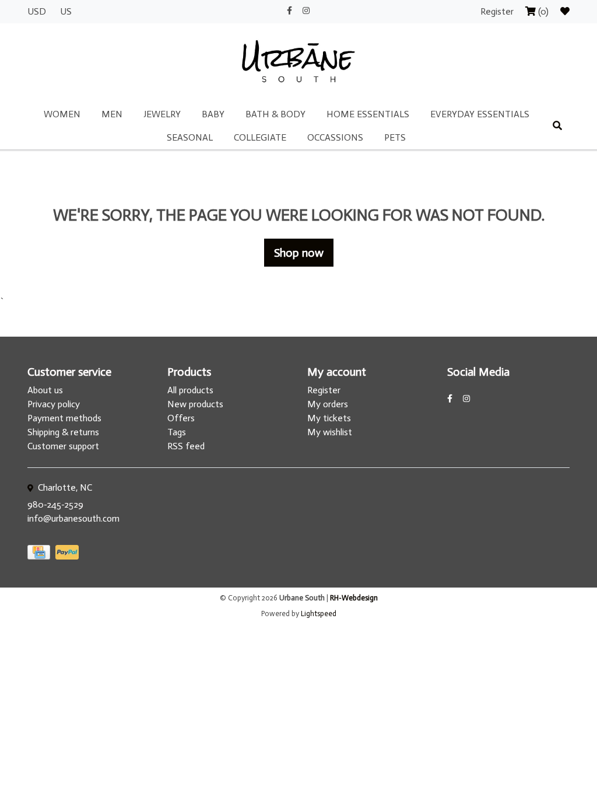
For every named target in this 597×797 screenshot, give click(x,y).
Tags (176, 432)
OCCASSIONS (335, 137)
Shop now (299, 253)
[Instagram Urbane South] (306, 11)
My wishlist (329, 432)
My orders (327, 404)
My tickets (329, 418)
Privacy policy (53, 404)
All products (190, 390)
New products (195, 404)
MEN (111, 114)
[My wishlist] (565, 11)
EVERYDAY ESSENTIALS (479, 114)
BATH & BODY (275, 114)
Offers (181, 418)
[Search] (557, 126)
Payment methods (64, 418)
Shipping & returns (63, 432)
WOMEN (62, 114)
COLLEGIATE (260, 137)
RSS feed (186, 446)
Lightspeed (318, 613)
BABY (213, 114)
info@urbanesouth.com (73, 518)
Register (498, 11)
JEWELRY (162, 114)
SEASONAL (190, 137)
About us (45, 390)
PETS (395, 137)
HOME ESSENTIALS (367, 114)
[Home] (298, 62)
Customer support (63, 446)
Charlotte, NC (64, 487)
